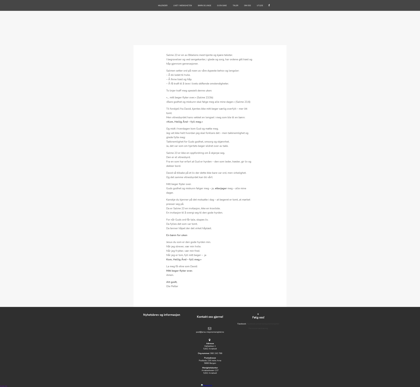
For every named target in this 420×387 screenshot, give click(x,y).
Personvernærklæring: (258, 328)
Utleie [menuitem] (260, 5)
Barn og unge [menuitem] (204, 5)
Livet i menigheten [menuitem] (182, 5)
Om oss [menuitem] (247, 5)
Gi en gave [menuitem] (222, 5)
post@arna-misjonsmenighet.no (210, 332)
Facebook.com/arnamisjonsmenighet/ (263, 323)
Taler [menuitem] (235, 5)
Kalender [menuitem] (162, 5)
